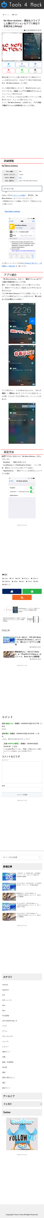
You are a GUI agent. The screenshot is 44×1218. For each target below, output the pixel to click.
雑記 (3, 1083)
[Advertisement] (22, 131)
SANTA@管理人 (13, 743)
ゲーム (4, 1031)
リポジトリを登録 (18, 195)
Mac (3, 1005)
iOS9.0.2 (35, 578)
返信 (15, 746)
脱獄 (5, 574)
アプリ (4, 1026)
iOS (12, 578)
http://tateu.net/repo (12, 211)
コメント (5, 760)
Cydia (6, 578)
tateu (20, 177)
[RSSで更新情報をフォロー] (22, 597)
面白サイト (6, 1088)
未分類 (4, 1067)
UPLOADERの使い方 (9, 1021)
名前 (3, 786)
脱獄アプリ (7, 584)
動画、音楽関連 (7, 1062)
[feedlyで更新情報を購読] (32, 591)
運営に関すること (8, 1077)
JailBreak (7, 581)
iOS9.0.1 (26, 578)
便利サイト (6, 1052)
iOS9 (18, 578)
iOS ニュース (7, 1000)
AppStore (5, 990)
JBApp (16, 581)
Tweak (30, 581)
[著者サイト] (12, 591)
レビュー (5, 1046)
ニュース (5, 1041)
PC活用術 (5, 1016)
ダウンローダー (7, 1036)
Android (5, 985)
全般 (3, 1057)
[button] (40, 857)
